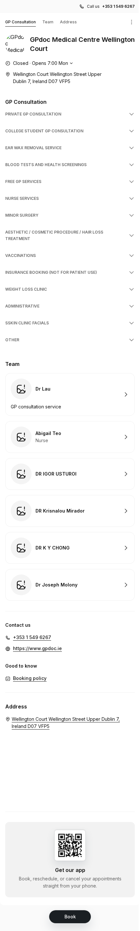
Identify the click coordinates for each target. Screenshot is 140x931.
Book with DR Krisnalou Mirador (70, 510)
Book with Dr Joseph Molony (70, 584)
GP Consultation (20, 21)
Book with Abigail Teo (70, 437)
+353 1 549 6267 (118, 6)
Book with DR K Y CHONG (70, 547)
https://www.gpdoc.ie (37, 648)
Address (68, 21)
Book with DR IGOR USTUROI (70, 474)
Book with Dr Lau (70, 394)
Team (47, 21)
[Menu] (131, 22)
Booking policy (30, 678)
